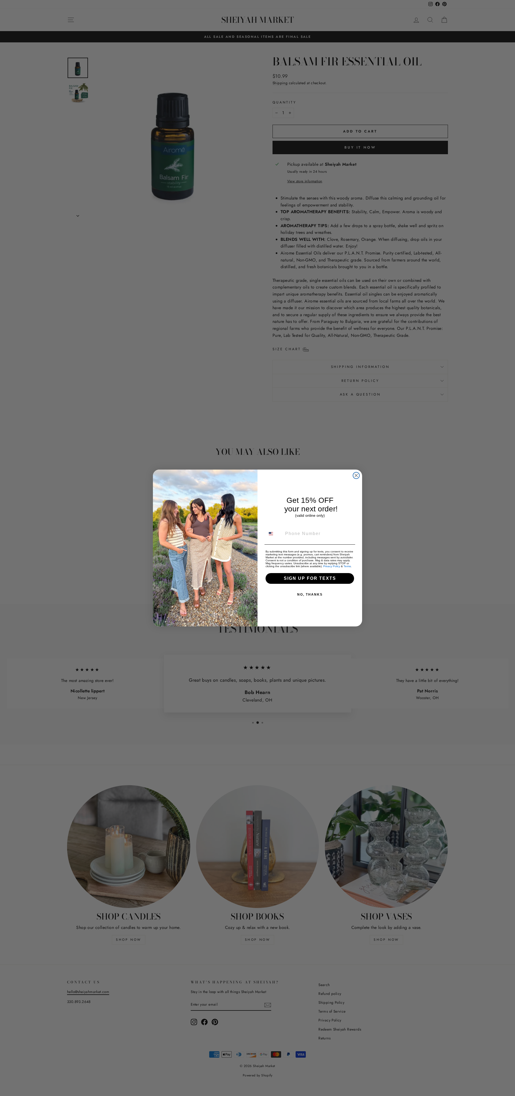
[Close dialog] (356, 475)
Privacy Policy (331, 566)
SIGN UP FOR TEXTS (310, 578)
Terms (347, 566)
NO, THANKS (310, 594)
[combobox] (274, 534)
